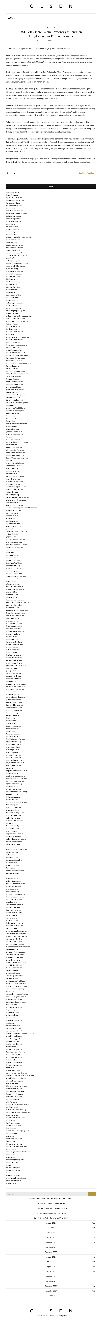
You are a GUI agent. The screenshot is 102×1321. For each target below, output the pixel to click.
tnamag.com (10, 868)
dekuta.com (10, 1018)
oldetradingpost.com (14, 342)
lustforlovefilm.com (13, 650)
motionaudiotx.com (13, 1162)
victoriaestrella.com (13, 810)
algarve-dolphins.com (14, 747)
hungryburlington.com (14, 710)
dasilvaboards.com (13, 618)
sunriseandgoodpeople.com (16, 776)
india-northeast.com (13, 379)
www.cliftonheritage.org (15, 989)
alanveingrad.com (12, 750)
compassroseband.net (14, 860)
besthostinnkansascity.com (16, 1173)
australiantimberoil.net (14, 350)
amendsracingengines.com (15, 952)
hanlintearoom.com (13, 1123)
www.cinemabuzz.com (14, 1020)
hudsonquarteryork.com (15, 1065)
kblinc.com (10, 437)
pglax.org (9, 768)
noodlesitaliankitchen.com (15, 266)
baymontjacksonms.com (15, 763)
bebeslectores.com (13, 348)
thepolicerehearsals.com (15, 605)
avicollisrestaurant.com (14, 821)
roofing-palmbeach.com (15, 382)
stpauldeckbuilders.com (15, 965)
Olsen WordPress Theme (45, 1316)
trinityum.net (11, 1047)
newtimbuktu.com (12, 229)
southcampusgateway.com (16, 311)
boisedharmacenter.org (14, 547)
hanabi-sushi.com (12, 1012)
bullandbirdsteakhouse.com (16, 984)
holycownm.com (12, 800)
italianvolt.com (11, 421)
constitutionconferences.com (16, 850)
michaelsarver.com (13, 479)
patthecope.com (12, 852)
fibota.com (10, 1068)
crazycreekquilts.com (14, 634)
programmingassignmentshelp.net (18, 237)
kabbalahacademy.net (14, 466)
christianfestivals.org (13, 742)
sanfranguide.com (12, 592)
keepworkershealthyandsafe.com (18, 263)
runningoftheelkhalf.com (15, 939)
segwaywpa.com (12, 878)
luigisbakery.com (12, 1010)
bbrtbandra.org (12, 279)
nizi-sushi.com (11, 721)
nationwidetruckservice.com (16, 802)
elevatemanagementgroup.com (17, 1131)
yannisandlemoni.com (14, 432)
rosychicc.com (11, 558)
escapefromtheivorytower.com (17, 374)
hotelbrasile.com (12, 324)
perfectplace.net (12, 529)
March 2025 (51, 1271)
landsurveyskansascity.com (16, 963)
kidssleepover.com (13, 240)
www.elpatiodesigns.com (15, 1062)
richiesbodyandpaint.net (15, 200)
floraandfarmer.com (13, 366)
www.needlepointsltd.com (15, 981)
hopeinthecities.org (13, 566)
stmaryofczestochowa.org (15, 697)
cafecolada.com (12, 581)
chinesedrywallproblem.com (16, 779)
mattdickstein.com (13, 907)
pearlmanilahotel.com (14, 287)
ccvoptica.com (11, 1005)
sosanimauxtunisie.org (14, 295)
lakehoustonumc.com (14, 913)
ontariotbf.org (11, 258)
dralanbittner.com (12, 429)
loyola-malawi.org (12, 555)
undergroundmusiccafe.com (16, 1178)
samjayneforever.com (14, 1097)
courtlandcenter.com (13, 815)
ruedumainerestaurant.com (16, 666)
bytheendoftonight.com (14, 563)
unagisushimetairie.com (14, 271)
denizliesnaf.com (12, 847)
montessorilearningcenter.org (16, 1091)
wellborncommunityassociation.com (19, 316)
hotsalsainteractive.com (15, 211)
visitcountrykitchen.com (15, 744)
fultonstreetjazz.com (13, 326)
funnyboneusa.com (13, 786)
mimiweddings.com (13, 1170)
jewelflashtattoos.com (14, 274)
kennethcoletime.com (14, 708)
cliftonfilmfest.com (13, 392)
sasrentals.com (11, 474)
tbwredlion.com (12, 1083)
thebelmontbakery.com (14, 248)
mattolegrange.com (13, 736)
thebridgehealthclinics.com (16, 884)
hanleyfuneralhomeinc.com (16, 453)
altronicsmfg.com (12, 232)
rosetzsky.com (11, 668)
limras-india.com (12, 195)
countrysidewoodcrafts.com (16, 253)
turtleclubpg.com (12, 805)
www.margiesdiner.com (14, 976)
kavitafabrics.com (12, 794)
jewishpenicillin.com (13, 503)
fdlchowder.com (12, 978)
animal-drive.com (12, 865)
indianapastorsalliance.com (16, 836)
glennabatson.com (13, 621)
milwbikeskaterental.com (15, 760)
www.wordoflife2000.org (15, 408)
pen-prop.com (11, 928)
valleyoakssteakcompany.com (17, 839)
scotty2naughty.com (13, 679)
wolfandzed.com (12, 1015)
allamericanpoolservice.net (16, 500)
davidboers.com (12, 902)
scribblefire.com (12, 534)
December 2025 (51, 1252)
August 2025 (51, 1257)
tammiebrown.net (12, 729)
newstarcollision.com (13, 471)
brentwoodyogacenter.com (16, 997)
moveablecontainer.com (15, 332)
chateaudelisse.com (13, 313)
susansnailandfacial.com (15, 926)
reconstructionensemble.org (16, 792)
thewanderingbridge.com (15, 702)
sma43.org (10, 991)
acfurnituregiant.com (13, 219)
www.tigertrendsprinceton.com (17, 931)
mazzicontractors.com (14, 1049)
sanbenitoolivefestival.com (16, 576)
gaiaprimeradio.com (13, 726)
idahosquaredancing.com (15, 411)
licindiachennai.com (13, 203)
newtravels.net (11, 242)
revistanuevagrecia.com (14, 673)
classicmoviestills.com (14, 579)
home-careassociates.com (15, 539)
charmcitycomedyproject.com (17, 684)
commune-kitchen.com (14, 645)
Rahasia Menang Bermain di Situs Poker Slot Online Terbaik (51, 1199)
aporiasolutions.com (13, 876)
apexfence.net (11, 1183)
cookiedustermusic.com (14, 789)
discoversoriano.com (13, 584)
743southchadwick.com (15, 376)
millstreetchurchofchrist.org (16, 1110)
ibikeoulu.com (11, 692)
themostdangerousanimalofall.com (18, 602)
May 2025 (51, 1262)
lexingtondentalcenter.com (16, 489)
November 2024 (51, 1291)
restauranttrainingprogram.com (17, 497)
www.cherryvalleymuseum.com (17, 337)
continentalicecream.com (15, 631)
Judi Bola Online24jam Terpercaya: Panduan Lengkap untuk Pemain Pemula (51, 34)
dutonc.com (10, 731)
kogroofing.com (12, 297)
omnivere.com (11, 224)
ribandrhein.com (12, 516)
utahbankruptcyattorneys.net (17, 403)
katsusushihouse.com (14, 660)
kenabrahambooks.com (14, 642)
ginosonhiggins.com (13, 752)
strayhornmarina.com (14, 623)
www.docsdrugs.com (13, 973)
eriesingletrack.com (13, 439)
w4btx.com (10, 460)
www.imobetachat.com (14, 905)
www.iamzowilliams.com (15, 1036)
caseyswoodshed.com (14, 842)
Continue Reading (86, 173)
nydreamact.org (12, 269)
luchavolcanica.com (13, 797)
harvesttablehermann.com (15, 358)
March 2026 (51, 1238)
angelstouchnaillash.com (15, 463)
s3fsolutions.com (12, 369)
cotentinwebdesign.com (15, 340)
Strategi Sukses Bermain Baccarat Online (51, 1213)
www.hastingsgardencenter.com (17, 1039)
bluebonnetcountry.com (15, 282)
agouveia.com (11, 1149)
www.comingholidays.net (15, 589)
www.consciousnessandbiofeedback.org (20, 1033)
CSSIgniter (62, 1316)
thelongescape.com (13, 734)
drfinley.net (10, 1136)
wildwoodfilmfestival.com (15, 319)
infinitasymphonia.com (14, 655)
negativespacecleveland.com (16, 771)
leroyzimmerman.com (14, 1133)
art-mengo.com (11, 723)
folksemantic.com (12, 416)
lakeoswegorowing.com (14, 1144)
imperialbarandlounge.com (16, 395)
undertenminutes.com (14, 221)
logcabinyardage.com (14, 899)
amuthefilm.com (12, 647)
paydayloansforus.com (14, 245)
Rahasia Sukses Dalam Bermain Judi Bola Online (51, 1218)
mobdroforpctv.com (13, 571)
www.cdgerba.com (13, 1070)
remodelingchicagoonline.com (17, 994)
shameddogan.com (13, 889)
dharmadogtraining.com (15, 1160)
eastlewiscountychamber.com (17, 610)
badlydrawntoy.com (13, 910)
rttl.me (8, 1165)
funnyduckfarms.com (13, 1126)
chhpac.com (10, 1157)
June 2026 (51, 1233)
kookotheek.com (12, 305)
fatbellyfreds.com (12, 1060)
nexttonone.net (11, 918)
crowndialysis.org (12, 495)
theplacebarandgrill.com (15, 826)
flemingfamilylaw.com (14, 1139)
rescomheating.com (13, 1168)
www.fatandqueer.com (14, 957)
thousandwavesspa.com (15, 813)
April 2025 (51, 1267)
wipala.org (10, 552)
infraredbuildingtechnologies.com (18, 355)
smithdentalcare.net (13, 1175)
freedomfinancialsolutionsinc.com (18, 947)
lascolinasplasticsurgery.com (16, 986)
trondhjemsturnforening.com (16, 1078)
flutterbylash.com (12, 1120)
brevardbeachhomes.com (15, 371)
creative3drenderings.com (15, 894)
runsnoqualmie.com (13, 970)
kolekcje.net (10, 518)
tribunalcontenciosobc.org (15, 613)
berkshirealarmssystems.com (16, 424)
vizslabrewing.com (13, 426)
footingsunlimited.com (14, 968)
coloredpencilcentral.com (15, 390)
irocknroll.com (11, 405)
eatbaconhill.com (12, 234)
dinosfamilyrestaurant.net (15, 353)
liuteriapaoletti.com (13, 773)
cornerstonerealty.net (14, 1031)
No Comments (59, 41)
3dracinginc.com (12, 597)
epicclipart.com (11, 284)
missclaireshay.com (13, 192)
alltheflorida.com (12, 1102)
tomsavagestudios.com (14, 505)
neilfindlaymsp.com (13, 818)
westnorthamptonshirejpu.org (17, 321)
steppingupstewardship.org (16, 1002)
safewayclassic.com (13, 250)
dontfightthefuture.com (14, 384)
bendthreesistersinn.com (15, 781)
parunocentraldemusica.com (16, 1073)
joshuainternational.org (14, 923)
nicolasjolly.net (11, 652)
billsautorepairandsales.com (16, 1086)
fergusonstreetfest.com (14, 1094)
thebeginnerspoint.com (14, 587)
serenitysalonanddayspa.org (16, 213)
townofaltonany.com (13, 765)
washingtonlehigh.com (14, 1007)
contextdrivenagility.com (15, 689)
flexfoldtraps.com (12, 949)
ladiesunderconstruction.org (16, 345)
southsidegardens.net (14, 1044)
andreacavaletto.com (14, 542)
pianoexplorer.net (12, 1041)
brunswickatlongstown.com (16, 713)
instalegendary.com (13, 261)
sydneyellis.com (12, 492)
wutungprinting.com (13, 755)
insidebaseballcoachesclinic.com (17, 1104)
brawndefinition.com (13, 629)
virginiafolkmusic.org (13, 510)
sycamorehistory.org (13, 1028)
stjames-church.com (13, 676)
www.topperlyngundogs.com (16, 936)
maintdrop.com (11, 290)
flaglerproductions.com (14, 626)
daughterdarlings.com (14, 206)
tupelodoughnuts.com (14, 447)
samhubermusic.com (13, 1181)
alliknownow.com (12, 608)
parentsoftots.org (12, 892)
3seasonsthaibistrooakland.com (17, 531)
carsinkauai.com (12, 1107)
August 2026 (51, 1223)
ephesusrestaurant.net (14, 1054)
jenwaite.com (11, 1128)
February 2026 (51, 1242)
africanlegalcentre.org (14, 658)
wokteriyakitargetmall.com (16, 487)
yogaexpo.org (11, 537)
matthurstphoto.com (13, 1099)
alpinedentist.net (12, 300)
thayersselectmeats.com (15, 873)
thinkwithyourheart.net (14, 400)
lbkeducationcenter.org (14, 524)
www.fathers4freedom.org (16, 934)
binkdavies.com (12, 637)
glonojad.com (11, 671)
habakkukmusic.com (13, 915)
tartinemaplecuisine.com (15, 715)
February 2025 (51, 1276)
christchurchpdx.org (13, 639)
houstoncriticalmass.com (15, 600)
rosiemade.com (11, 445)
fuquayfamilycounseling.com (16, 1147)
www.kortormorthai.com (15, 955)
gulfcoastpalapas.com (14, 881)
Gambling (51, 27)
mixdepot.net (11, 1023)
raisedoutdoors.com (13, 397)
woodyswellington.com (14, 1057)
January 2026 (51, 1247)
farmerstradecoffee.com (15, 897)
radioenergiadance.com (14, 303)
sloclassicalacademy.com (15, 616)
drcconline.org (11, 823)
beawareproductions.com (15, 687)
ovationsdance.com (13, 513)
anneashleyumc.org (13, 960)
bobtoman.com (11, 292)
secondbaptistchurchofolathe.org (18, 1152)
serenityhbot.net (12, 920)
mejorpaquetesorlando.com (16, 455)
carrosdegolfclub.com (14, 361)
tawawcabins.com (12, 413)
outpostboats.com (13, 560)
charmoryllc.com (12, 594)
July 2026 (51, 1228)
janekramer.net (11, 718)
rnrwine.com (10, 1141)
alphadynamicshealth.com (15, 1118)
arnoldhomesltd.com (13, 387)
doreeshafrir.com (12, 681)
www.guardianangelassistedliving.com (20, 1076)
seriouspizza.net (12, 857)
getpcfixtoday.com (13, 276)
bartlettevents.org (13, 329)
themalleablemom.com (14, 705)
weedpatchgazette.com (14, 434)
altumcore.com (11, 863)
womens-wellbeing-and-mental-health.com (21, 508)
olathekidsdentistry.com (15, 450)
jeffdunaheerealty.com (14, 942)
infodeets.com (11, 208)
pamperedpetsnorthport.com (17, 442)
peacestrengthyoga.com (15, 944)
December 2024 (51, 1286)
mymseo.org (10, 1154)
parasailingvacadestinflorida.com (18, 1112)
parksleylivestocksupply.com (16, 545)
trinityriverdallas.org (13, 526)
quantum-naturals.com (14, 1089)
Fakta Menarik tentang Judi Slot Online (51, 1204)
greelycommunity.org (14, 663)
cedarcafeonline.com (13, 216)
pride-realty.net (12, 1115)
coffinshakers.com (12, 694)
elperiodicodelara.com (14, 198)
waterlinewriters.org (13, 886)
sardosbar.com (11, 418)
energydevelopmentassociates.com (19, 363)
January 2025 (51, 1281)
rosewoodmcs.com (13, 1026)
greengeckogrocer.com (14, 482)
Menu (12, 18)
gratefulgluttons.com (13, 568)
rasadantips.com (12, 227)
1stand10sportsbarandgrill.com (17, 458)
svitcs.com (10, 855)
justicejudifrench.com (13, 700)
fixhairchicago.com (13, 844)
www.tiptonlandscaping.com (16, 999)
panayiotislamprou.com (14, 308)
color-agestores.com (13, 550)
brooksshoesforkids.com (15, 871)
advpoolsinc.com (12, 831)
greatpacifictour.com (13, 808)
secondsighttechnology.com (16, 476)
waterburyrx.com (12, 829)
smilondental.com (12, 468)
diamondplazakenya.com (15, 1081)
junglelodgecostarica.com (15, 739)
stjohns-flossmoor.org (14, 784)
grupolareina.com (12, 334)
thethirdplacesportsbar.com (16, 1052)
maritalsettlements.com (14, 757)
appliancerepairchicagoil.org (16, 255)
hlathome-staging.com (14, 484)
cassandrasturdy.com (14, 573)
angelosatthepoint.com (14, 834)
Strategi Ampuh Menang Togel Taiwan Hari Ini (51, 1208)
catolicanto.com (12, 521)
